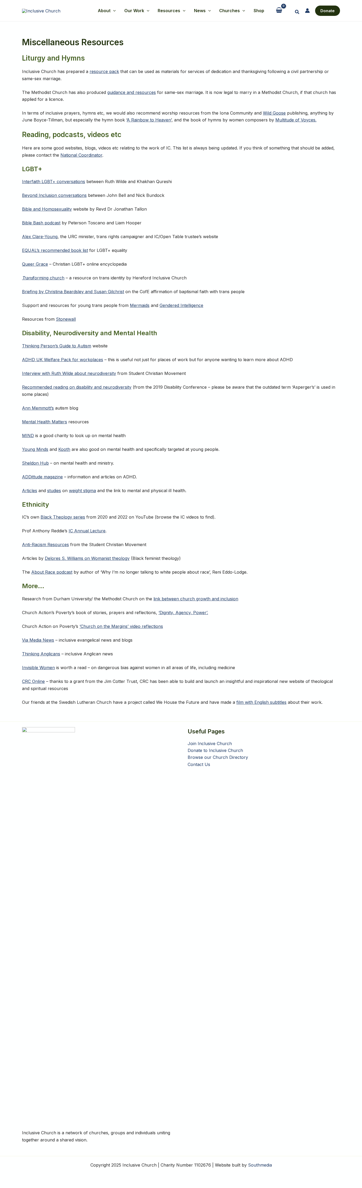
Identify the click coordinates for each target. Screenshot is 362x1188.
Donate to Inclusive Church (215, 750)
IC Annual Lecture (87, 530)
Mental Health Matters (44, 421)
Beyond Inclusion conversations (54, 195)
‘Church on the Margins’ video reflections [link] (121, 626)
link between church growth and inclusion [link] (195, 598)
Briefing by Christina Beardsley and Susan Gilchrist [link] (73, 291)
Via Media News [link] (38, 640)
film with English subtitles (261, 702)
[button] (113, 10)
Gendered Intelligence (181, 305)
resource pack (104, 71)
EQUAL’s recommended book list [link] (55, 250)
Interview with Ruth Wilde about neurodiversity (69, 373)
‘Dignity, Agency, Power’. (183, 612)
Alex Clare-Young (40, 236)
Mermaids (139, 305)
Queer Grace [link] (35, 264)
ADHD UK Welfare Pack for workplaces (62, 359)
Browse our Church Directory (218, 757)
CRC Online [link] (33, 681)
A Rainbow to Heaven (149, 120)
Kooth (64, 449)
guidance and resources (131, 92)
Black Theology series (63, 517)
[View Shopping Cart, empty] (279, 10)
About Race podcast (51, 572)
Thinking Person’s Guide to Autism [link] (56, 345)
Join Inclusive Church (210, 743)
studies (54, 490)
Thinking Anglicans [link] (41, 653)
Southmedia (260, 1165)
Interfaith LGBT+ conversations (53, 181)
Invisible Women (38, 667)
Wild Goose (274, 113)
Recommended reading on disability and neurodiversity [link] (76, 387)
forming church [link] (43, 277)
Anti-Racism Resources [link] (45, 544)
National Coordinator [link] (81, 155)
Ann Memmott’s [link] (38, 408)
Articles (29, 490)
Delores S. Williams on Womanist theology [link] (87, 558)
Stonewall (66, 319)
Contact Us (199, 764)
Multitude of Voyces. (295, 120)
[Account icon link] (307, 10)
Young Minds (35, 449)
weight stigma (82, 490)
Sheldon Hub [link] (35, 463)
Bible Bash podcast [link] (41, 222)
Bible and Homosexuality (47, 209)
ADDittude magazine (42, 476)
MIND (28, 435)
